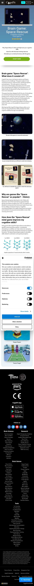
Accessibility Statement (27, 576)
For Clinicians (16, 508)
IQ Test (16, 545)
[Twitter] (13, 427)
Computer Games (24, 435)
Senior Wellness (25, 441)
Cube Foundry (25, 477)
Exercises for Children (17, 520)
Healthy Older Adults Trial (24, 437)
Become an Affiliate (25, 573)
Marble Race (9, 490)
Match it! (9, 484)
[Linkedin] (25, 427)
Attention (8, 458)
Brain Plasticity (8, 441)
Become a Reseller (6, 576)
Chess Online (8, 464)
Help (19, 576)
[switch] (29, 293)
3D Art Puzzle (8, 500)
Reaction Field (25, 496)
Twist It (25, 493)
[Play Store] (17, 411)
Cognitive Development (16, 521)
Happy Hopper (25, 464)
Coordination (8, 453)
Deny (17, 327)
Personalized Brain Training (17, 532)
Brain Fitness (8, 442)
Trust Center (17, 579)
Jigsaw (25, 481)
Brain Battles (17, 544)
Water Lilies (25, 495)
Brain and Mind (8, 435)
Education (16, 511)
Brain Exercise (16, 523)
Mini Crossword (8, 465)
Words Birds (25, 498)
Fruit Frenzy (9, 467)
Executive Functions (9, 451)
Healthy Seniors (25, 442)
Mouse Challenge (25, 488)
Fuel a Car (24, 483)
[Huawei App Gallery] (17, 416)
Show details (24, 311)
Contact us (14, 576)
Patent (16, 513)
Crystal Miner (8, 471)
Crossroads (25, 476)
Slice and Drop (25, 491)
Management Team (25, 570)
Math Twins (25, 484)
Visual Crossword (8, 483)
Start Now (17, 59)
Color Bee (25, 472)
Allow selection (17, 321)
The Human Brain (8, 434)
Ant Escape (8, 476)
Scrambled (8, 493)
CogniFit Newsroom (9, 573)
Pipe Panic (8, 469)
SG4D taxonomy (25, 449)
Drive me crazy (8, 481)
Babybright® (17, 516)
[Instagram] (21, 427)
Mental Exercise (17, 535)
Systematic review (24, 447)
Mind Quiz (16, 527)
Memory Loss (8, 446)
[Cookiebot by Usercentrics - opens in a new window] (24, 258)
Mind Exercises (16, 530)
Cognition (8, 444)
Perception (8, 456)
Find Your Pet (8, 495)
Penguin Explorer (25, 469)
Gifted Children (16, 542)
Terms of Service (8, 570)
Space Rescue (8, 486)
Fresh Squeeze (25, 479)
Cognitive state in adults (25, 446)
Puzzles (25, 467)
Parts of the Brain (8, 437)
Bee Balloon (25, 474)
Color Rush (8, 498)
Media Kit (17, 573)
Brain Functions (9, 449)
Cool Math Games (16, 539)
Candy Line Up (25, 465)
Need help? (27, 580)
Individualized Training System (16, 525)
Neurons (9, 439)
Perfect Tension (25, 490)
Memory (9, 454)
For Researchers (17, 509)
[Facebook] (9, 427)
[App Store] (17, 407)
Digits (25, 471)
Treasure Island (8, 477)
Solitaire (9, 472)
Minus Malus (25, 486)
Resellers (17, 518)
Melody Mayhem (9, 496)
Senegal (5, 583)
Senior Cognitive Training (24, 444)
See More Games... (24, 500)
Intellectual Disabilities (8, 447)
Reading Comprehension (17, 540)
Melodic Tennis (8, 491)
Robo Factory (8, 474)
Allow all (17, 316)
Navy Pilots (24, 439)
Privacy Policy (17, 570)
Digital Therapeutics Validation (24, 434)
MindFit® (17, 514)
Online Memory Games (16, 537)
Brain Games (17, 533)
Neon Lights (9, 479)
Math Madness (8, 488)
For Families (17, 506)
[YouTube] (17, 427)
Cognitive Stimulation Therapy (16, 528)
